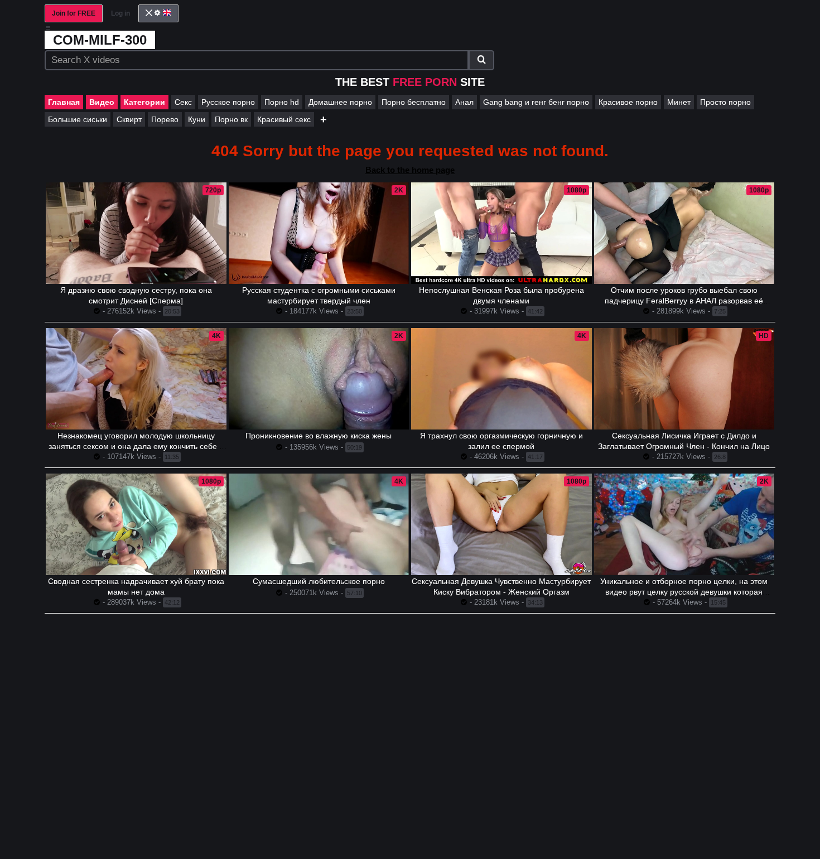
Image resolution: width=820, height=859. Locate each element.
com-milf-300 (100, 39)
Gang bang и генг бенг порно (536, 102)
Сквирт (129, 119)
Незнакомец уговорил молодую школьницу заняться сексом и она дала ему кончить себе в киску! (136, 446)
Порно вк (231, 119)
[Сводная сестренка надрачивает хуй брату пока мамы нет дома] (136, 524)
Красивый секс (284, 119)
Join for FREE (73, 13)
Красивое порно (628, 102)
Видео (101, 102)
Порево (165, 119)
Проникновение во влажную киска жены (318, 435)
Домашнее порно (340, 102)
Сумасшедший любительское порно (319, 581)
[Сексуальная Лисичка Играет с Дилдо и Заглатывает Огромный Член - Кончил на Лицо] (684, 379)
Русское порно (228, 102)
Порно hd (281, 102)
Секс (183, 102)
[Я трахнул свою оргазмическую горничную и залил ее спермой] (501, 379)
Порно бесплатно (414, 102)
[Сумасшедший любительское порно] (319, 524)
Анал (464, 102)
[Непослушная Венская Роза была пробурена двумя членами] (501, 233)
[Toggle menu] (48, 28)
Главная (64, 102)
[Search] (481, 60)
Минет (679, 102)
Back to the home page (410, 170)
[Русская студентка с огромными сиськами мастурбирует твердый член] (319, 233)
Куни (196, 119)
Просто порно (725, 102)
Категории (144, 102)
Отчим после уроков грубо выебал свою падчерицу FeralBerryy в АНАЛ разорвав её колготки (684, 301)
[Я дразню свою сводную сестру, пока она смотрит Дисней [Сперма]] (136, 233)
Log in (120, 13)
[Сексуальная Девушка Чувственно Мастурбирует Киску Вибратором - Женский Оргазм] (501, 524)
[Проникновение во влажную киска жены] (319, 379)
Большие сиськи (77, 119)
